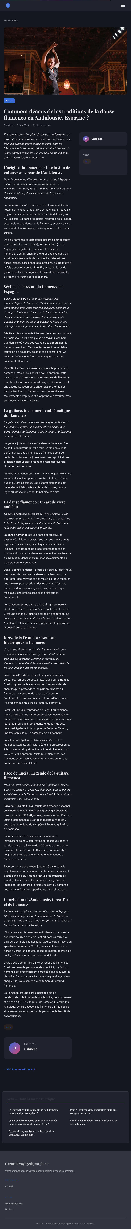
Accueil (7, 20)
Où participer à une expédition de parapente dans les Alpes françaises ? (33, 1111)
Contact (9, 1209)
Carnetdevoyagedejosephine (26, 1163)
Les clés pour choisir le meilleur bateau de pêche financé (94, 1122)
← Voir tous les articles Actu (20, 1069)
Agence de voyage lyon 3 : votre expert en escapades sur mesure (31, 1132)
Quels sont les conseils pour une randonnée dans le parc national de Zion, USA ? (33, 1122)
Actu (16, 20)
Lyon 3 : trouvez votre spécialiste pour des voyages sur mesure (93, 1111)
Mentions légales (14, 1203)
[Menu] (122, 5)
